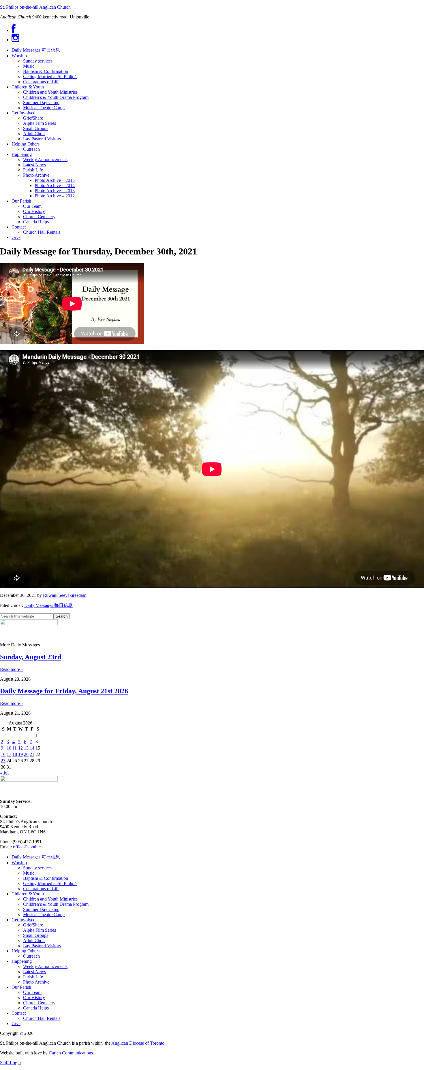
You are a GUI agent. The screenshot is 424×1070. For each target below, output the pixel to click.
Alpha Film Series (39, 930)
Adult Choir (34, 940)
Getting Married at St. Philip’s (50, 883)
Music (28, 873)
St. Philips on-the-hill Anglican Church (35, 7)
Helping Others (26, 950)
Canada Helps (36, 1007)
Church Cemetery (39, 1002)
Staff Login (10, 1062)
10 (9, 748)
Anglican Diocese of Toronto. (138, 1043)
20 (26, 754)
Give (16, 1023)
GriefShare (33, 924)
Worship (19, 862)
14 (32, 748)
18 (14, 754)
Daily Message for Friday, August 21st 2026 (64, 691)
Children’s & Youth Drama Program (56, 904)
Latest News (34, 971)
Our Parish (21, 987)
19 (20, 754)
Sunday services (37, 867)
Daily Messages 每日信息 (48, 605)
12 (20, 748)
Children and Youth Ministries (50, 899)
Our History (34, 997)
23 (3, 760)
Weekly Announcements (45, 966)
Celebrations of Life (41, 888)
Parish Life (33, 976)
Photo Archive (36, 982)
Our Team (32, 992)
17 (9, 754)
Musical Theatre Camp (44, 914)
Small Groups (35, 935)
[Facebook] (14, 30)
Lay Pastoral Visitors (42, 945)
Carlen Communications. (71, 1052)
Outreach (31, 956)
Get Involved (23, 919)
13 (26, 748)
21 (32, 754)
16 (3, 754)
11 (14, 748)
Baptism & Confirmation (45, 878)
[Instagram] (15, 39)
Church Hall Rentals (41, 1018)
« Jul (4, 773)
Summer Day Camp (41, 909)
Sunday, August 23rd (30, 657)
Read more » (11, 669)
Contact (19, 1013)
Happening (22, 961)
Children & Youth (28, 893)
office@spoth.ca (28, 846)
